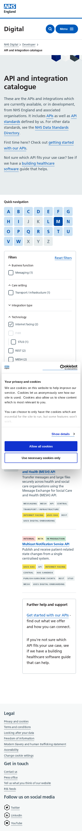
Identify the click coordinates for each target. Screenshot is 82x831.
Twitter (15, 807)
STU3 (70, 578)
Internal (28, 538)
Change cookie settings (18, 756)
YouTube (16, 823)
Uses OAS (52, 515)
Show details (61, 434)
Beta (40, 538)
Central (62, 503)
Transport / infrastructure (41, 509)
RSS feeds (10, 789)
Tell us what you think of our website (27, 783)
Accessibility (11, 750)
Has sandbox (45, 572)
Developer (28, 44)
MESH (43, 503)
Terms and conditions (17, 727)
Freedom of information (19, 738)
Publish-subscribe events (39, 578)
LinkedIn (16, 815)
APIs (49, 116)
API (52, 503)
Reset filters (63, 258)
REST (64, 515)
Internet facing (33, 515)
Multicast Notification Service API (45, 544)
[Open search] (50, 29)
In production (56, 538)
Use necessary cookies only (41, 458)
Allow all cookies (41, 446)
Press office (11, 778)
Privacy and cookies (16, 721)
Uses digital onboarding (39, 520)
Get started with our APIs (48, 615)
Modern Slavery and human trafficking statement (35, 744)
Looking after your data (19, 733)
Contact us (10, 772)
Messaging (30, 503)
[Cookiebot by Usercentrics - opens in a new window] (60, 367)
